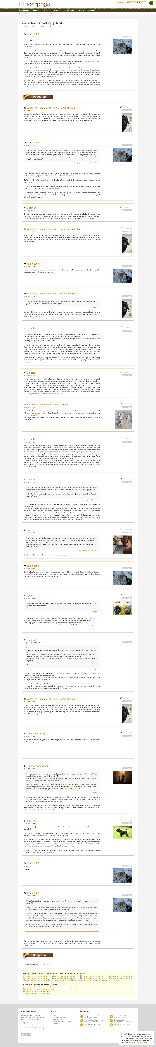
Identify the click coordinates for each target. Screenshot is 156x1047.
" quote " (129, 36)
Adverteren (26, 1022)
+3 (124, 210)
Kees (29, 530)
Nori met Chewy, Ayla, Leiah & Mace (47, 404)
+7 (124, 407)
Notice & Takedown (59, 1019)
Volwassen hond (37, 27)
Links (54, 1016)
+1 (124, 330)
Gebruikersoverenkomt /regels (62, 1021)
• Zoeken (53, 14)
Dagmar (31, 207)
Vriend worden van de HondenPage (34, 1028)
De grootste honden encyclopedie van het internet (123, 1021)
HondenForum (26, 27)
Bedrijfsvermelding (28, 1026)
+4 (124, 482)
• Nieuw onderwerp (32, 14)
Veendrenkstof (46, 964)
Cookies (55, 1023)
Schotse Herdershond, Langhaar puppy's (37, 993)
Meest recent (22, 14)
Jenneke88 (33, 34)
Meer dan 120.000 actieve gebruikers (92, 1025)
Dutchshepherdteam (38, 765)
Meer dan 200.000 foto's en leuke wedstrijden (122, 1016)
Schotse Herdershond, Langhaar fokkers (37, 991)
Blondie (31, 328)
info (130, 1042)
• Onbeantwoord (44, 14)
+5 (124, 598)
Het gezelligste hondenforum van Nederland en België (94, 1016)
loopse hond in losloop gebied (52, 27)
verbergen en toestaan (140, 1042)
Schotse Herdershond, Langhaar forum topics (38, 989)
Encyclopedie (69, 10)
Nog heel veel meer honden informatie (122, 1025)
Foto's (81, 10)
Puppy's (46, 10)
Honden (36, 10)
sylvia (30, 595)
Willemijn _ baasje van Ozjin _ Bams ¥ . (85, 163)
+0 (124, 36)
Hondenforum (24, 10)
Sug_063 (32, 820)
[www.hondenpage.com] (35, 8)
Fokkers (57, 10)
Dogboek (91, 10)
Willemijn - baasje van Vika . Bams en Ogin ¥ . (53, 107)
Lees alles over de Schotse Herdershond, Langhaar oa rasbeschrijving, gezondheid (51, 987)
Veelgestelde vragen (59, 1018)
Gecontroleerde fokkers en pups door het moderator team (94, 1021)
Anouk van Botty (36, 733)
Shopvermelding (28, 1024)
